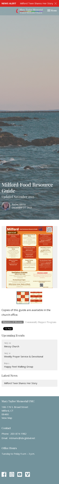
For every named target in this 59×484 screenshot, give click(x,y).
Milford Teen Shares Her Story (36, 3)
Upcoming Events (13, 335)
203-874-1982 (18, 433)
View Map (7, 417)
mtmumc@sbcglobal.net (22, 438)
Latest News (9, 375)
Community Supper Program (40, 322)
